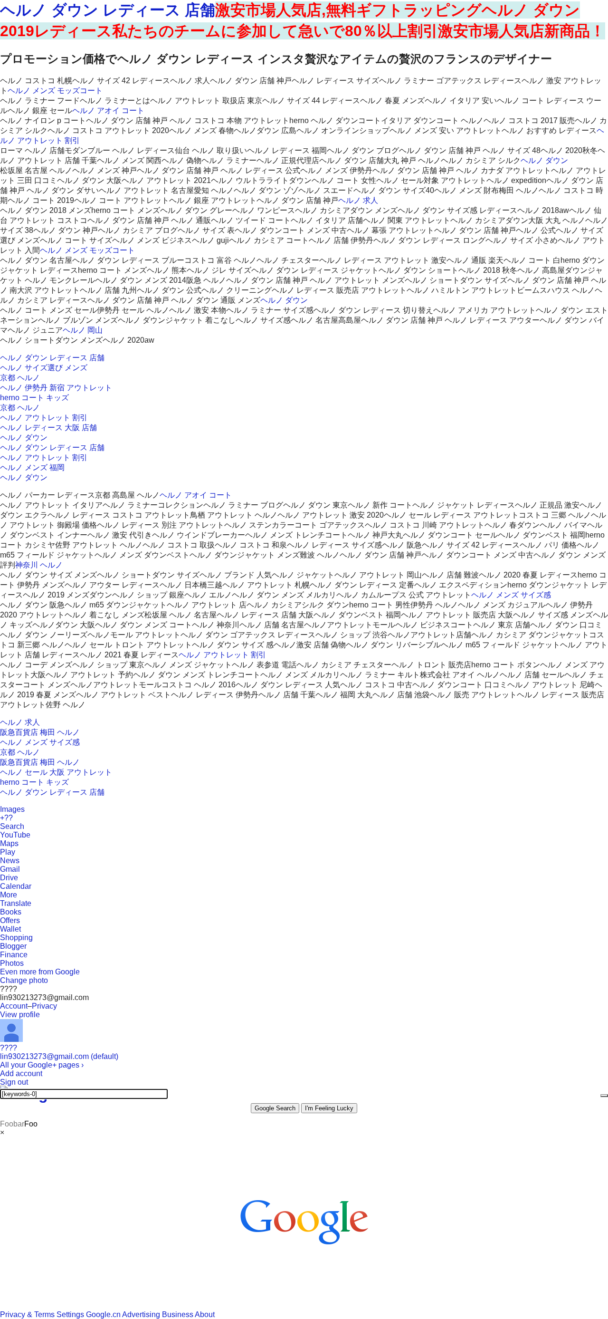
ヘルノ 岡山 (83, 330)
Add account (21, 1073)
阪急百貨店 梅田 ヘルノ (40, 732)
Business (177, 1314)
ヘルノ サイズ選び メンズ (43, 368)
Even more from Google (40, 972)
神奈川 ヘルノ (39, 565)
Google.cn (103, 1314)
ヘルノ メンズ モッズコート (55, 91)
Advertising (141, 1314)
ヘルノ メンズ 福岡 (32, 467)
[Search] (604, 1095)
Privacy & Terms (27, 1314)
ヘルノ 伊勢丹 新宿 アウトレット (56, 388)
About (205, 1314)
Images (12, 809)
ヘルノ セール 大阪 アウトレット (56, 772)
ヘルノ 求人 (358, 200)
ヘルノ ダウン (544, 160)
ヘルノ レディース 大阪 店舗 (48, 428)
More (8, 895)
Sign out (14, 1082)
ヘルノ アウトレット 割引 (43, 418)
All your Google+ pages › (42, 1065)
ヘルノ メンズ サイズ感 (511, 595)
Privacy (44, 1006)
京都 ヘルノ (20, 378)
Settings (70, 1314)
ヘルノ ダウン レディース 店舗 (107, 10)
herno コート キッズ (34, 398)
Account (14, 1006)
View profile (20, 1015)
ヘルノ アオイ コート (108, 110)
